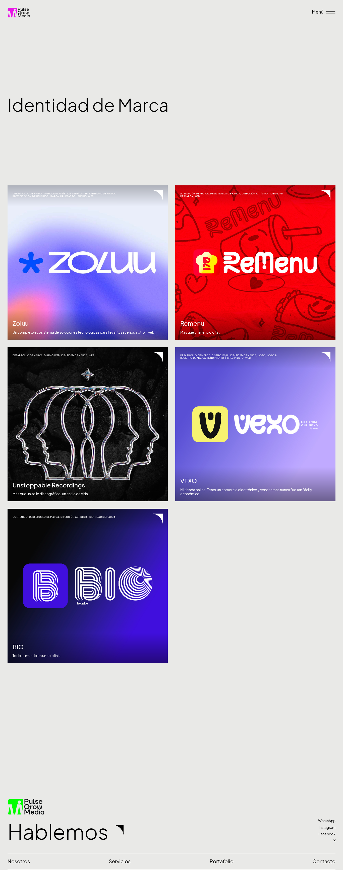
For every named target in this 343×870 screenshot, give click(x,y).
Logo (261, 355)
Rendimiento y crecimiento (225, 357)
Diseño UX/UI (220, 355)
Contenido (20, 517)
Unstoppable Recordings (49, 485)
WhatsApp (326, 821)
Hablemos (58, 832)
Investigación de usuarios (30, 196)
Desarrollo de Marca (28, 193)
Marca (54, 196)
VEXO (188, 480)
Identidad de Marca (102, 193)
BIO (18, 646)
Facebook (326, 834)
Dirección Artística (57, 193)
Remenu (192, 323)
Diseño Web (80, 193)
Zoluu (21, 323)
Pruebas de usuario (73, 196)
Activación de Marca (194, 193)
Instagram (327, 827)
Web (90, 196)
